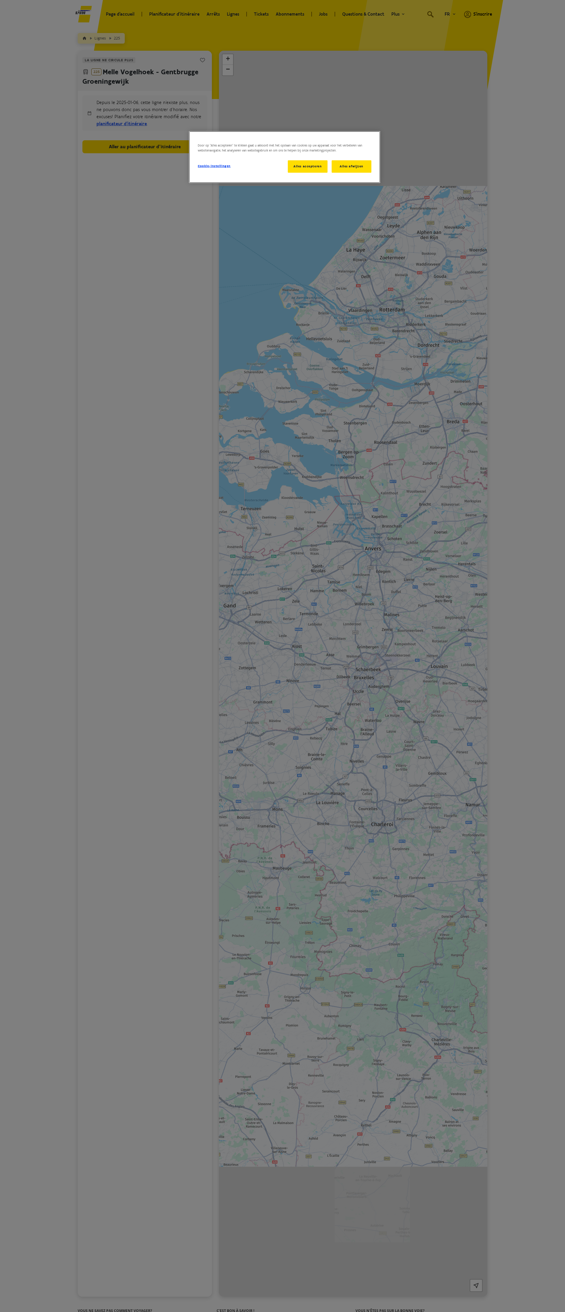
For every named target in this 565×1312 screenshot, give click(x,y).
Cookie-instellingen (214, 166)
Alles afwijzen (351, 166)
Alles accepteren (307, 166)
